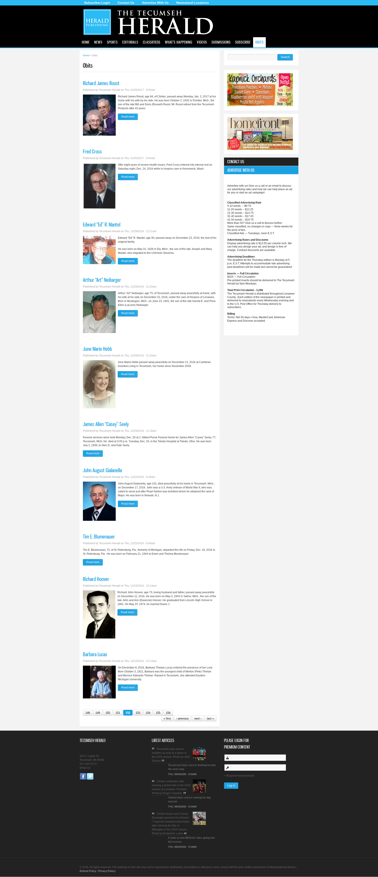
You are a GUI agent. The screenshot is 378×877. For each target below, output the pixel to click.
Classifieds (151, 42)
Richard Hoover (96, 579)
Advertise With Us (155, 2)
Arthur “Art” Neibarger (102, 280)
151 (118, 712)
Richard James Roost (101, 83)
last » (210, 718)
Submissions (221, 42)
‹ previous (182, 718)
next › (197, 718)
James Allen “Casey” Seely (106, 424)
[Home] (150, 36)
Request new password (240, 775)
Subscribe (243, 42)
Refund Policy (88, 871)
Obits (259, 42)
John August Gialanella (102, 470)
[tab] (261, 162)
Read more (129, 116)
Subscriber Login (97, 2)
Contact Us (126, 2)
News (98, 42)
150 (107, 712)
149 (97, 712)
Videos (202, 42)
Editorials (130, 42)
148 (87, 712)
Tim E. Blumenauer (99, 536)
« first (167, 718)
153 (138, 712)
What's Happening (178, 42)
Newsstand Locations (192, 2)
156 (168, 712)
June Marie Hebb (97, 349)
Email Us (85, 767)
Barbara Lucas (95, 654)
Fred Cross (92, 151)
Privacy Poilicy (107, 871)
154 (148, 712)
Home (86, 42)
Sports (112, 42)
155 (158, 712)
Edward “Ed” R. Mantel (101, 224)
